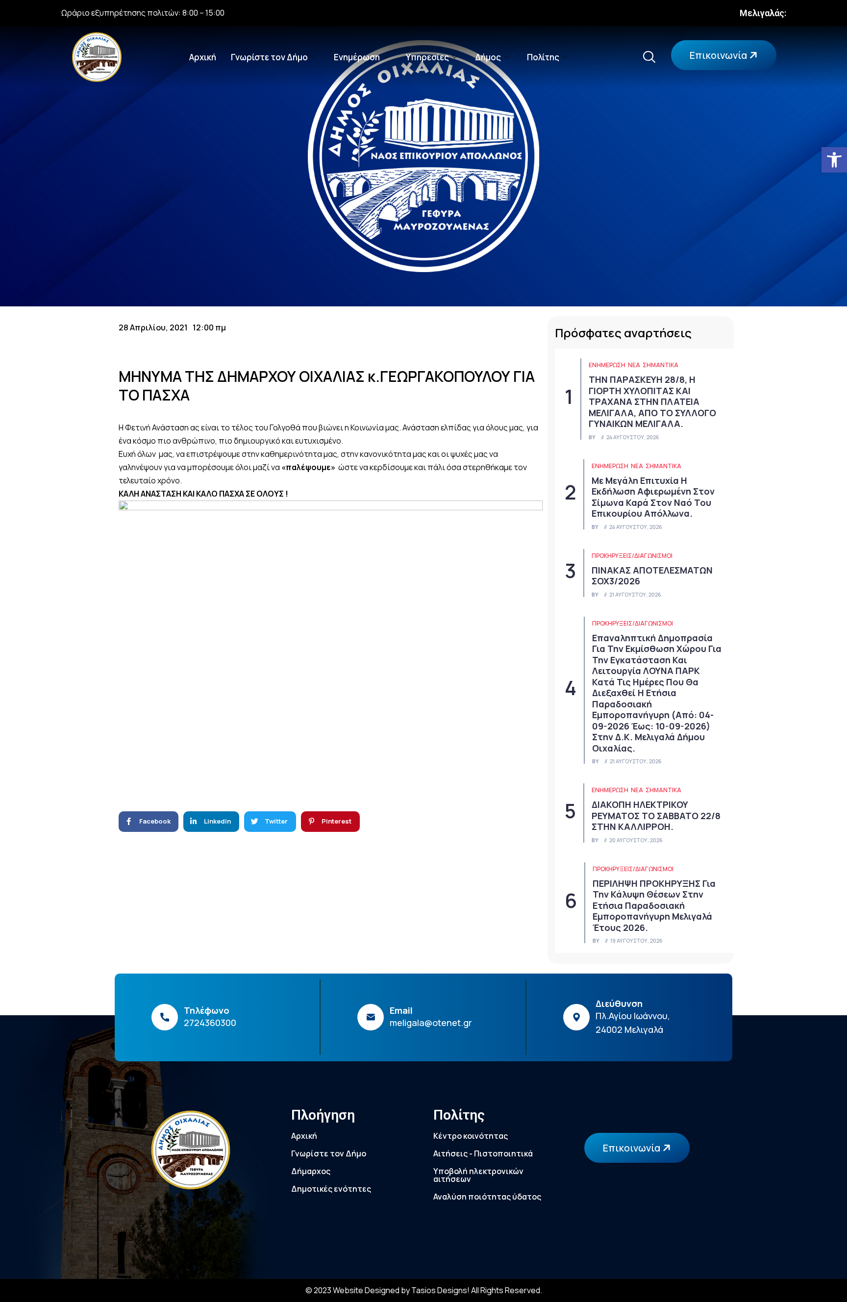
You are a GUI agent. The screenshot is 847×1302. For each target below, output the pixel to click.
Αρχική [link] (202, 57)
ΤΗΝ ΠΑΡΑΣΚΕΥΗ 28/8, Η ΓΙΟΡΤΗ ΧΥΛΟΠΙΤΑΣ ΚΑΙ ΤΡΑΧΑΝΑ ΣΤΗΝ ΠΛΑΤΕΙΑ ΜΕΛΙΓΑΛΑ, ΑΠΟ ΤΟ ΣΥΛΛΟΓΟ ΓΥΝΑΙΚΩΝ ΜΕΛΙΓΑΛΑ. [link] (652, 401)
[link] (834, 160)
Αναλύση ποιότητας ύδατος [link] (487, 1196)
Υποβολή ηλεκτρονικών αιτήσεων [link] (478, 1175)
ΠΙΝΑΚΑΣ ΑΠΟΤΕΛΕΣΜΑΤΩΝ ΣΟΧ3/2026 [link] (652, 575)
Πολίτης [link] (543, 57)
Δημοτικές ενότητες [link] (331, 1188)
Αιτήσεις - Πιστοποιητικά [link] (483, 1153)
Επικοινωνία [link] (719, 55)
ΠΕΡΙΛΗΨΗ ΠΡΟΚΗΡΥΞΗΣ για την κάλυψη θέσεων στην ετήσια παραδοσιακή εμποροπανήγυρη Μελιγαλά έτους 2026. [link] (654, 905)
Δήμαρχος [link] (310, 1171)
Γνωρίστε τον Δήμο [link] (269, 57)
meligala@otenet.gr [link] (431, 1022)
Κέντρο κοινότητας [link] (470, 1135)
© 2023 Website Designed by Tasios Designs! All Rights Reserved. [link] (423, 1290)
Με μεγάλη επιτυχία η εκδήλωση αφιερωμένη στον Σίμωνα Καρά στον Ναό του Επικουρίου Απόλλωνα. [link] (653, 497)
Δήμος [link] (488, 57)
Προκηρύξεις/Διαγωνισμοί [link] (632, 555)
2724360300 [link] (210, 1022)
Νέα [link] (634, 365)
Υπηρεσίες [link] (427, 57)
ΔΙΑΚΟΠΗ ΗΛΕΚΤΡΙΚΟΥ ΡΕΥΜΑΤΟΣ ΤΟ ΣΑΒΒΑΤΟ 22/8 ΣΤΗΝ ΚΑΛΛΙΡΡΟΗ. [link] (656, 815)
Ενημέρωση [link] (357, 57)
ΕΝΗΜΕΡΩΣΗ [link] (607, 365)
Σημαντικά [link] (660, 365)
